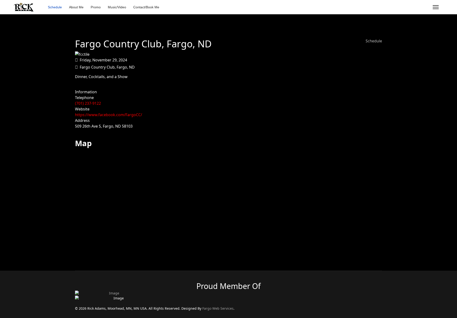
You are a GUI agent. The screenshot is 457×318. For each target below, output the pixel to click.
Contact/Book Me (146, 7)
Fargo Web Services (217, 308)
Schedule (55, 7)
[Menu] (436, 7)
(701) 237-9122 (88, 103)
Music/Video (117, 7)
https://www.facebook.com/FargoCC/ (108, 114)
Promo (96, 7)
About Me (76, 7)
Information (86, 91)
